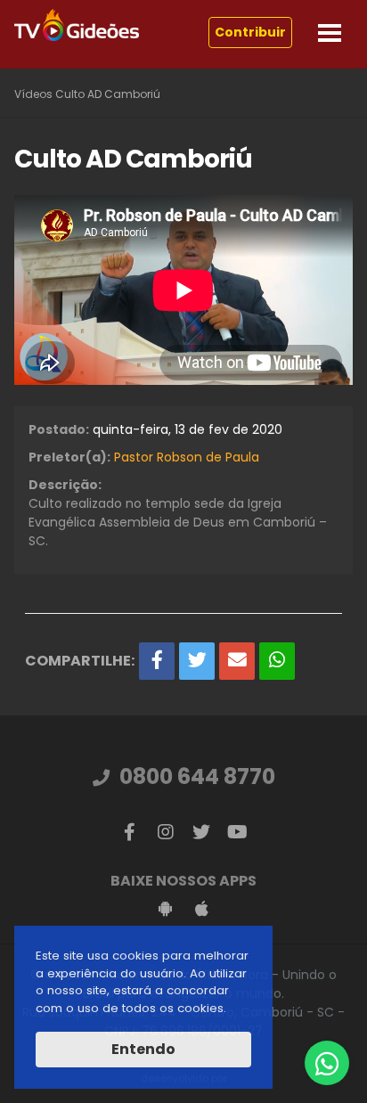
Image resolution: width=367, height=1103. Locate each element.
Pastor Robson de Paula (186, 457)
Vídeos (33, 94)
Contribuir (250, 32)
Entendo (143, 1049)
